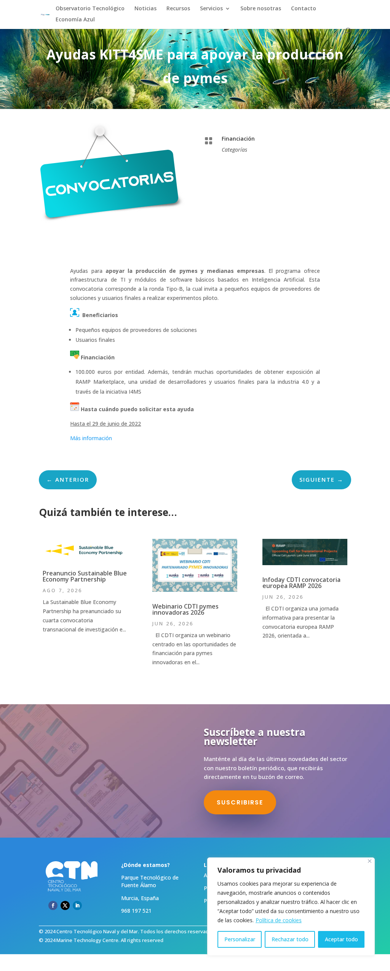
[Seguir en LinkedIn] (77, 905)
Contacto (303, 9)
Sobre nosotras (260, 9)
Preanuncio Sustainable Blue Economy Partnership (85, 576)
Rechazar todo (290, 939)
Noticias (145, 9)
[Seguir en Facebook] (53, 905)
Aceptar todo (341, 939)
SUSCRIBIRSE (240, 802)
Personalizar (239, 939)
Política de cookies (279, 920)
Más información (91, 438)
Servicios (211, 9)
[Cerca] (369, 861)
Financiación (238, 138)
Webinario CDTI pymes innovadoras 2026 (185, 609)
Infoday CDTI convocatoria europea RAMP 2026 (301, 582)
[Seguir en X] (65, 905)
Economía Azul (75, 20)
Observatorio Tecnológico (90, 9)
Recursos (178, 9)
